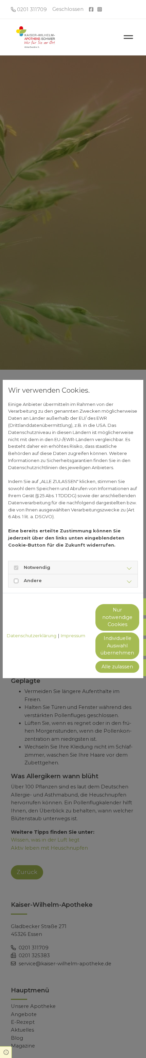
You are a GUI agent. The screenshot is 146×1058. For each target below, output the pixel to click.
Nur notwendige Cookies (117, 617)
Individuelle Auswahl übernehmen (117, 645)
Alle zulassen (117, 667)
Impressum (73, 635)
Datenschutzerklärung (31, 635)
